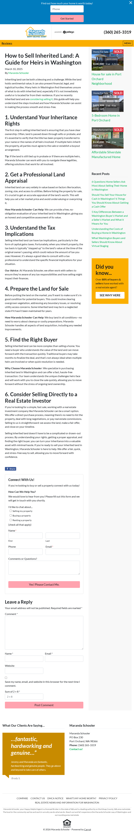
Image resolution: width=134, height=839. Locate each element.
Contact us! (76, 749)
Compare (22, 798)
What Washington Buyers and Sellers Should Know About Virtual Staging (108, 241)
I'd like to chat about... (20, 506)
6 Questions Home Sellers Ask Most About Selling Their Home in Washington (109, 185)
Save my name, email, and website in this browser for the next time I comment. (42, 683)
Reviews (7, 43)
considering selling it (41, 99)
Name (12, 530)
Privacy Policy (108, 798)
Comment (11, 613)
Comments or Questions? (22, 558)
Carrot (87, 829)
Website (9, 665)
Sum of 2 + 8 (12, 691)
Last (48, 541)
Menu (128, 43)
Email (49, 546)
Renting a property (22, 520)
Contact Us (38, 798)
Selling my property (22, 511)
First (10, 541)
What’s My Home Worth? (81, 798)
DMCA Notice (55, 798)
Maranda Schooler (18, 72)
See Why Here (110, 295)
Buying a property (22, 515)
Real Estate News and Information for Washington (67, 802)
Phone (12, 546)
